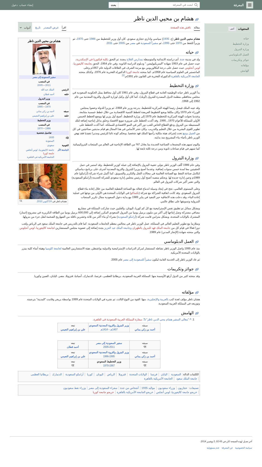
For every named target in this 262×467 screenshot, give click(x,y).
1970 (48, 106)
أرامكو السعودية (127, 216)
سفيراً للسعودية (149, 43)
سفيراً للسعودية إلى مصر (137, 259)
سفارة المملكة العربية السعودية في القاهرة (118, 319)
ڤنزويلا (122, 374)
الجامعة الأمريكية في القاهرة (40, 157)
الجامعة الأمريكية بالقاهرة (185, 76)
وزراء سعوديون (166, 387)
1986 (48, 128)
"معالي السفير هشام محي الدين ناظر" (167, 319)
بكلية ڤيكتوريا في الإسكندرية (92, 59)
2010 (39, 201)
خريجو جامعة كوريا (103, 392)
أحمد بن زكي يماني (45, 111)
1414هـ (104, 329)
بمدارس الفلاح (135, 59)
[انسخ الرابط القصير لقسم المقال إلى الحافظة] (196, 52)
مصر (132, 43)
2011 (48, 85)
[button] (249, 5)
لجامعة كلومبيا (53, 248)
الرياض (111, 374)
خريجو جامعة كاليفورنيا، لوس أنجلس (176, 392)
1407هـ (114, 329)
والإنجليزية (153, 299)
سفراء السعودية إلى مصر (103, 387)
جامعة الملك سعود (186, 378)
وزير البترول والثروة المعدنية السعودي (109, 325)
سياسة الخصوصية (243, 447)
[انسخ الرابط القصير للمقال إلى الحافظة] (196, 19)
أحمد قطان (49, 94)
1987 (112, 365)
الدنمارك (57, 374)
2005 (40, 85)
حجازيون (182, 387)
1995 (40, 106)
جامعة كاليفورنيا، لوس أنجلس (40, 150)
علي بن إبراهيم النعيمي (43, 115)
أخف (232, 28)
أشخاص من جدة (129, 387)
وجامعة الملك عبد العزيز (118, 227)
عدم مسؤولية (213, 447)
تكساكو (135, 192)
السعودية (50, 141)
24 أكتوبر (47, 201)
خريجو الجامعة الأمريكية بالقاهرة (135, 392)
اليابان (164, 374)
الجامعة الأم (63, 150)
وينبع (185, 133)
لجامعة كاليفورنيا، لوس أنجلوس (37, 227)
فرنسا (154, 374)
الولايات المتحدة (138, 374)
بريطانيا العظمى (40, 374)
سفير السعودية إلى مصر (44, 77)
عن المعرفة (227, 447)
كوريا (90, 374)
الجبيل (192, 133)
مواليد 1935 (148, 387)
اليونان (99, 374)
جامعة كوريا (48, 153)
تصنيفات (194, 387)
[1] (123, 75)
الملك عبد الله (47, 89)
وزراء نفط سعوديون (74, 387)
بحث (113, 5)
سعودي (50, 145)
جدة (182, 59)
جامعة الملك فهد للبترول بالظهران (151, 227)
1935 (51, 137)
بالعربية (164, 299)
